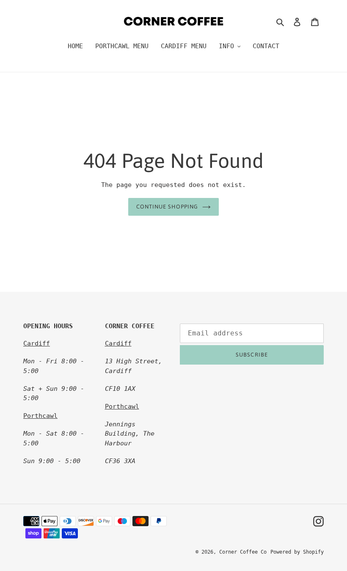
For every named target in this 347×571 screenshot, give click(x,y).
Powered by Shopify (297, 552)
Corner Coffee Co (243, 552)
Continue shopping (167, 206)
